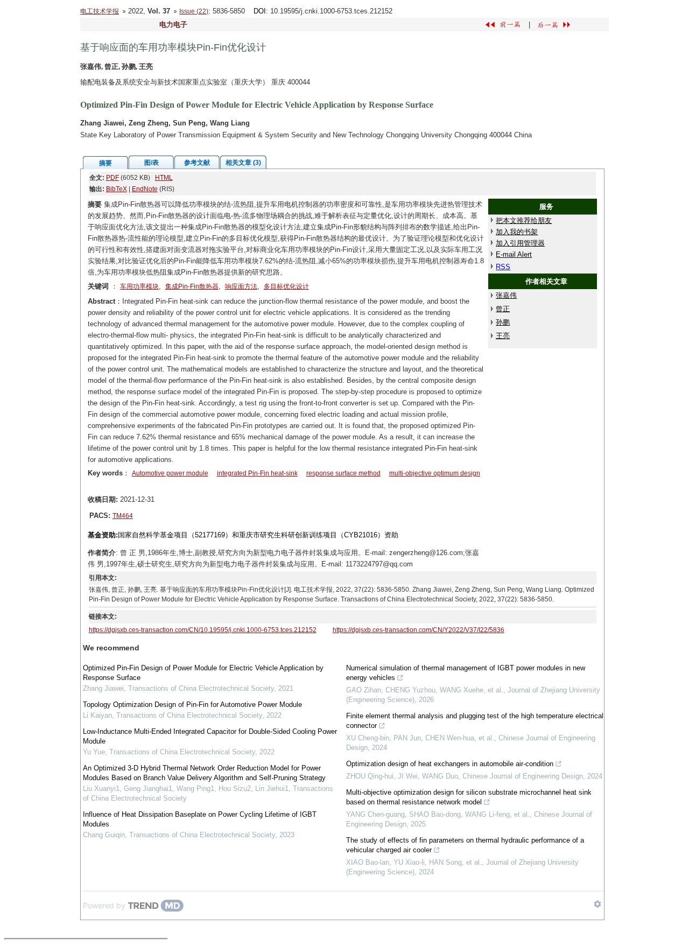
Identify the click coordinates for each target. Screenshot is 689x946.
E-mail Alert (514, 254)
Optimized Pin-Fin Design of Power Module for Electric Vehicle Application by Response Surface (203, 673)
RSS (503, 267)
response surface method (343, 473)
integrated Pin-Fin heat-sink (257, 473)
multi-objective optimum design (434, 473)
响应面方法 (241, 286)
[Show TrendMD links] (597, 904)
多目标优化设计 (286, 286)
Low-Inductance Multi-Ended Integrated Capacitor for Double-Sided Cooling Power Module (210, 736)
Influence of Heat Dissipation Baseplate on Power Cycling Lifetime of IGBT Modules (200, 819)
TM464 (123, 516)
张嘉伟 (506, 295)
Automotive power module (170, 473)
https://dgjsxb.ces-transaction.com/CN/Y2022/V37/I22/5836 (418, 630)
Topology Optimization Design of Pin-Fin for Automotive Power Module (192, 704)
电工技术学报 (99, 11)
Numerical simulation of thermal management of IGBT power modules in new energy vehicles (465, 673)
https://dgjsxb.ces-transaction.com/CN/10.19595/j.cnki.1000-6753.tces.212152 (203, 630)
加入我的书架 (517, 232)
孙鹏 (503, 322)
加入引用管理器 (520, 243)
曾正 (503, 309)
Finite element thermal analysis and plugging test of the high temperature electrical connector (474, 721)
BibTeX (116, 189)
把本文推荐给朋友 (524, 220)
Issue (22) (193, 11)
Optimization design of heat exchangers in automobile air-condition (449, 764)
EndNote (145, 189)
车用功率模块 (139, 286)
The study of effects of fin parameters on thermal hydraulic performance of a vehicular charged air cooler (465, 845)
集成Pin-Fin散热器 (192, 286)
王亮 (503, 336)
